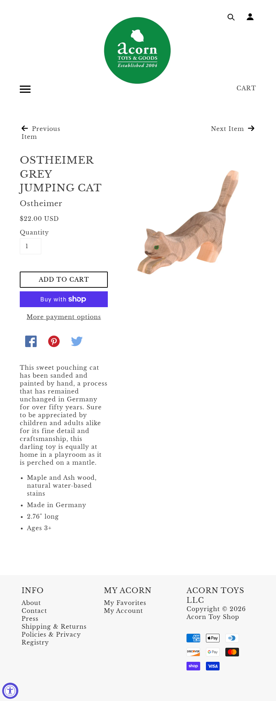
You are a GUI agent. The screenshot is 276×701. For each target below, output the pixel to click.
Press (30, 618)
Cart (246, 88)
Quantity (30, 232)
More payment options (64, 316)
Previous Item (41, 132)
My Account (123, 610)
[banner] (138, 50)
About (31, 602)
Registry (35, 642)
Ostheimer (41, 203)
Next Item (228, 128)
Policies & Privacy (51, 634)
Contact (34, 610)
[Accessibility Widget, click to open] (10, 691)
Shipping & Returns (54, 626)
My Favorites (125, 602)
